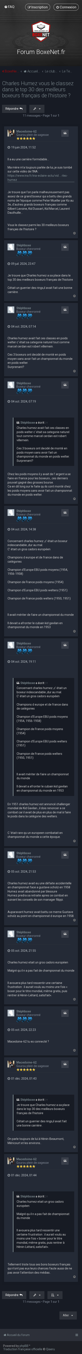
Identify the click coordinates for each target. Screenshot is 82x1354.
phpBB (24, 1346)
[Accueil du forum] (41, 31)
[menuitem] (9, 7)
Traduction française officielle (22, 1349)
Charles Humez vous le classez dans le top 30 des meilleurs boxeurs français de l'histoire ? (38, 89)
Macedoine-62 (26, 131)
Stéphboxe (23, 245)
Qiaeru (50, 1349)
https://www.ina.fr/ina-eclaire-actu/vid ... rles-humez (38, 177)
